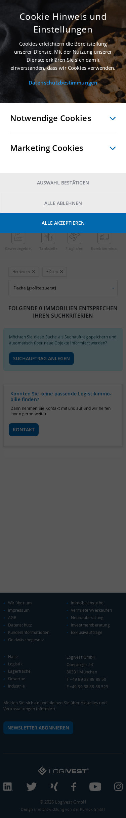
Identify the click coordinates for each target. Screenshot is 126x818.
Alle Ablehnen (63, 203)
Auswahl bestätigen (63, 182)
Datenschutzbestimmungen (63, 82)
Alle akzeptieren (63, 223)
